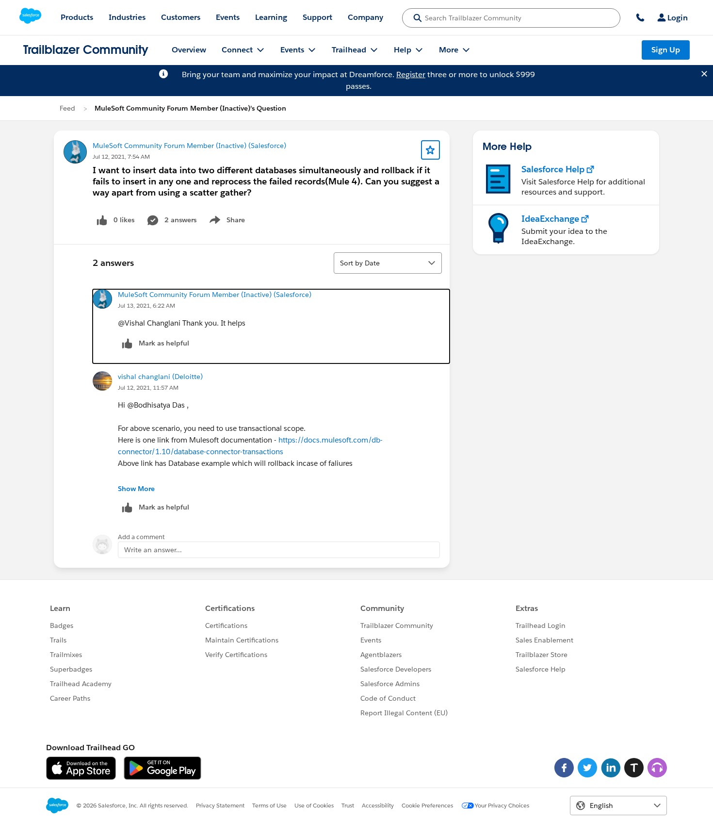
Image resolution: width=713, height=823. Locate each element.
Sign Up (665, 50)
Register (410, 74)
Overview (189, 50)
